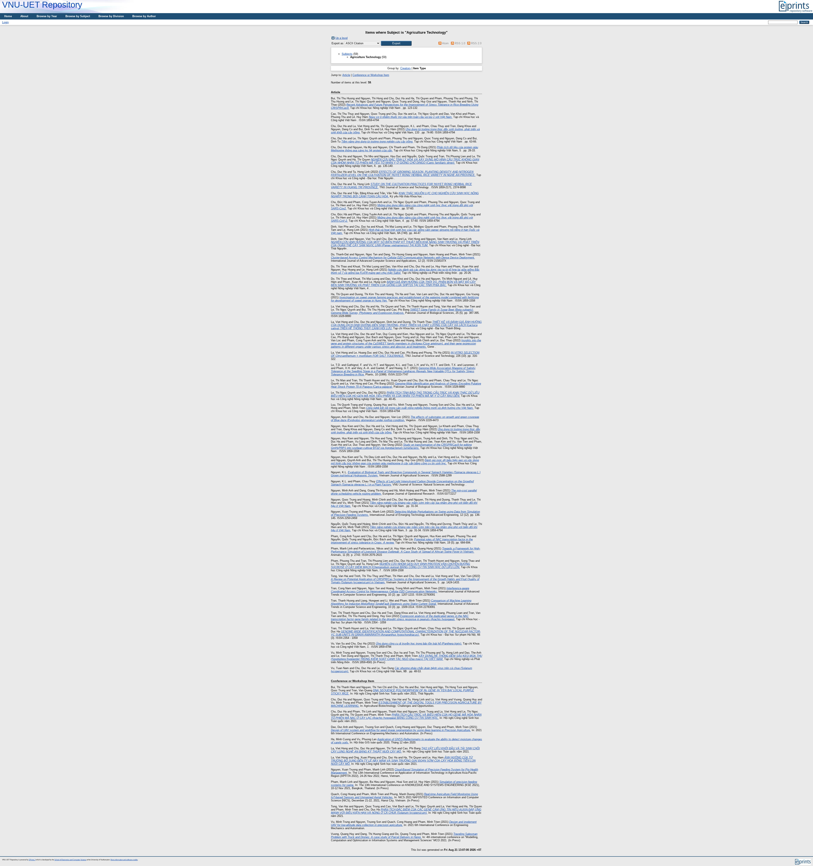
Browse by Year (47, 16)
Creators (405, 68)
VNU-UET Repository (42, 4)
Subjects (347, 53)
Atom (445, 43)
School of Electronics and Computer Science (70, 860)
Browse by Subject (77, 16)
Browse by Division (111, 16)
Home (8, 16)
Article (346, 75)
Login (5, 22)
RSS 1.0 (460, 43)
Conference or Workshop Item (371, 75)
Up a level (341, 38)
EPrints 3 (32, 860)
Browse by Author (144, 16)
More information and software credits (124, 860)
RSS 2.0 (476, 43)
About (24, 16)
